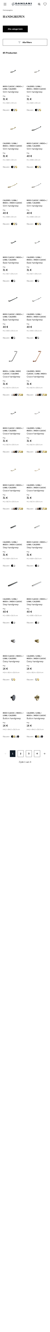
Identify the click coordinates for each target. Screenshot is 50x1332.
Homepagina (7, 10)
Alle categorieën (15, 29)
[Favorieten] (45, 4)
